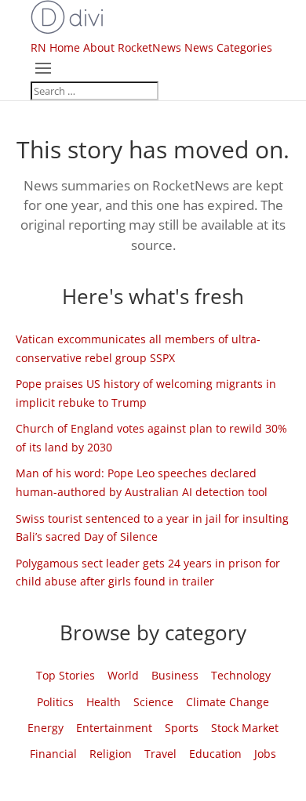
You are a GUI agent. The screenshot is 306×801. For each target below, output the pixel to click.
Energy (45, 727)
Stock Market (245, 727)
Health (103, 701)
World (123, 675)
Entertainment (114, 727)
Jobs (265, 753)
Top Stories (65, 675)
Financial (53, 753)
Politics (55, 701)
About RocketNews (132, 47)
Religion (110, 753)
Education (215, 753)
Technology (241, 675)
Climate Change (227, 701)
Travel (160, 753)
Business (175, 675)
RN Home (55, 47)
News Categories (228, 47)
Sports (182, 727)
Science (153, 701)
